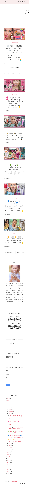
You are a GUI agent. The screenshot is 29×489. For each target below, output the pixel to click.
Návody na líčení (14, 42)
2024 (8, 398)
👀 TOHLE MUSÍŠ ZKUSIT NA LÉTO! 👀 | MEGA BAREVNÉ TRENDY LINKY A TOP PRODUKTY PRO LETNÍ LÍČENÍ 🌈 (14, 53)
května (10, 443)
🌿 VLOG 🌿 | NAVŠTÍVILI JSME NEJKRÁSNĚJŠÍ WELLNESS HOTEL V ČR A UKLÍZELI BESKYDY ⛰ (14, 170)
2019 (8, 458)
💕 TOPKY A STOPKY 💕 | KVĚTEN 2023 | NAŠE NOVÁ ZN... (15, 423)
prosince (11, 402)
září (10, 407)
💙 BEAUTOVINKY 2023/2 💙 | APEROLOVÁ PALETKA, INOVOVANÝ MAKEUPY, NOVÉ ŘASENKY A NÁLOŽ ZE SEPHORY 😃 (14, 206)
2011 (8, 473)
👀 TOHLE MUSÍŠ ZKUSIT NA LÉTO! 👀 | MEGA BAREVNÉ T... (15, 417)
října (10, 406)
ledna (10, 451)
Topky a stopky (14, 94)
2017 (8, 462)
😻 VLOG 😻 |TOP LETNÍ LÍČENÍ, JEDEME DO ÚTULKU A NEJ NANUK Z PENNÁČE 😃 (14, 240)
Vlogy (14, 130)
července (11, 411)
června (10, 413)
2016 (8, 464)
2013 (8, 469)
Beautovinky (14, 198)
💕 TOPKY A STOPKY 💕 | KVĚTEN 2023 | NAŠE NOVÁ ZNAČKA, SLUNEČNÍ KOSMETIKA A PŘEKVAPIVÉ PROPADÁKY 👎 (14, 102)
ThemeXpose (14, 481)
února (10, 449)
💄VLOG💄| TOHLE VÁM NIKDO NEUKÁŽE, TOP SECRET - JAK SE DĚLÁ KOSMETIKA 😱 (14, 136)
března (10, 447)
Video (14, 162)
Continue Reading (14, 67)
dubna (10, 445)
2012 (8, 471)
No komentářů (11, 73)
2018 (8, 460)
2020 (8, 456)
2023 (8, 400)
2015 (8, 466)
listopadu (11, 404)
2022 (8, 452)
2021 (8, 454)
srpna (10, 409)
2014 (8, 468)
